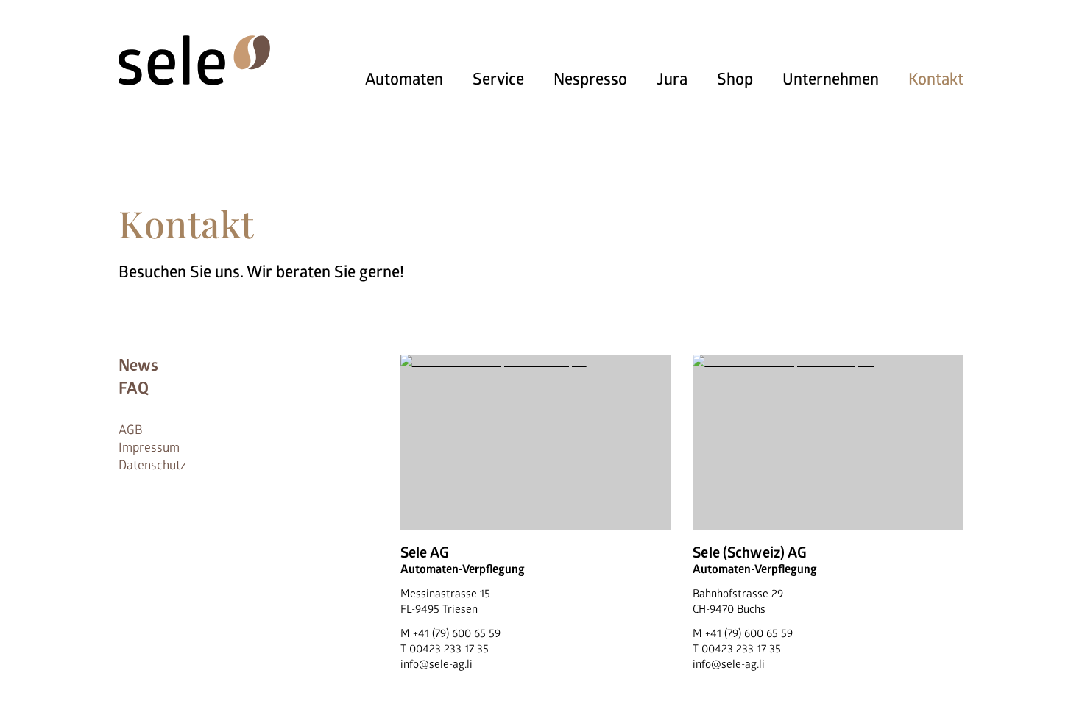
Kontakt (935, 79)
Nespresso (590, 79)
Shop (735, 79)
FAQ (134, 388)
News (138, 365)
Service (498, 79)
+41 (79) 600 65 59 (457, 634)
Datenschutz (152, 465)
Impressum (149, 447)
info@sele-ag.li (436, 665)
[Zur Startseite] (194, 60)
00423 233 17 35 (449, 649)
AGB (131, 430)
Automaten (404, 79)
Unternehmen (830, 79)
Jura (672, 79)
